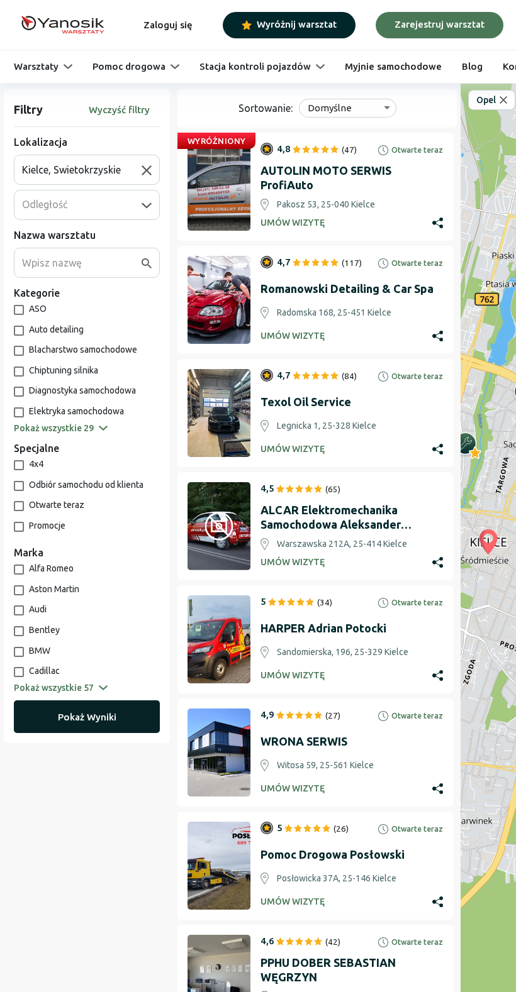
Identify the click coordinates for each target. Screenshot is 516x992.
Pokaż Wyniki (87, 717)
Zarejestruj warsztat (440, 24)
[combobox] (82, 169)
